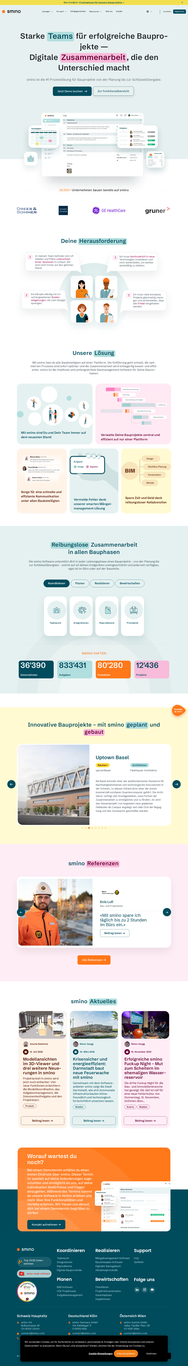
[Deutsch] (149, 11)
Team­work (55, 622)
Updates (139, 1262)
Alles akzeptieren (126, 1353)
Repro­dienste (106, 622)
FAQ (136, 1258)
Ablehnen (151, 1353)
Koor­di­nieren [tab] (56, 583)
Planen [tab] (80, 583)
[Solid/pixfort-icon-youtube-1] (152, 1290)
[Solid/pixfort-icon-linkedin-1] (137, 1290)
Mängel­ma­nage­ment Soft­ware (112, 1258)
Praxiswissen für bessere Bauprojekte (101, 2)
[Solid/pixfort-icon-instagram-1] (144, 1290)
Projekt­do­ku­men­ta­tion (108, 1291)
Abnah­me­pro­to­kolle (106, 1270)
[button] (11, 784)
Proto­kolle (132, 622)
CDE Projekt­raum (66, 1291)
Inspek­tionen (102, 1299)
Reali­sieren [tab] (102, 583)
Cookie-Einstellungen (101, 1353)
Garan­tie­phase (103, 1295)
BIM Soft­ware (65, 1287)
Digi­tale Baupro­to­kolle (69, 1270)
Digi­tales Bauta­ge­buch (108, 1266)
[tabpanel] (94, 612)
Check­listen (102, 1287)
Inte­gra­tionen (81, 622)
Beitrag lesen (113, 933)
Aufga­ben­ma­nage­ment (70, 1295)
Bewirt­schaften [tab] (130, 583)
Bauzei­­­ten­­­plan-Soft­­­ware (108, 1262)
